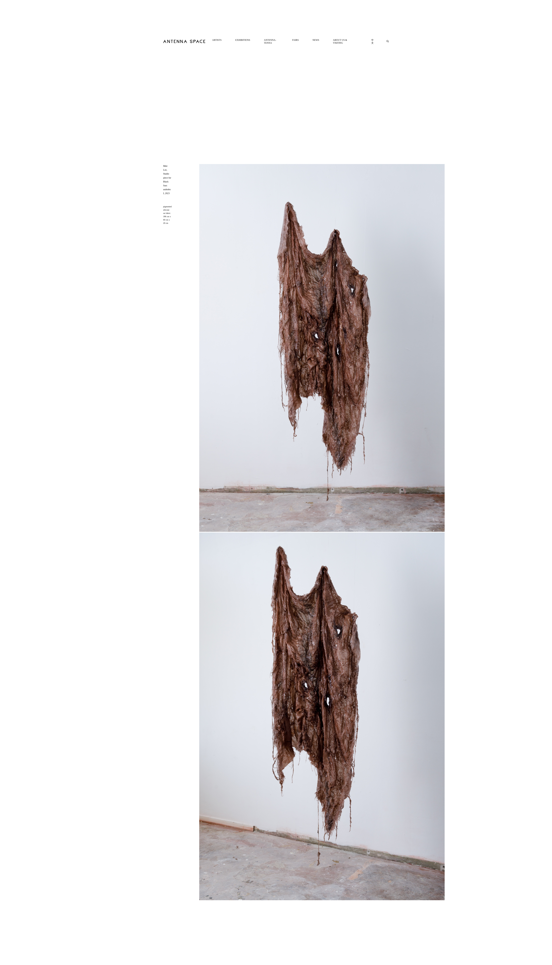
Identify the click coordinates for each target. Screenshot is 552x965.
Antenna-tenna (270, 41)
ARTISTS (217, 40)
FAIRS (295, 40)
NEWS (316, 40)
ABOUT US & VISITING (340, 41)
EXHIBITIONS (242, 40)
